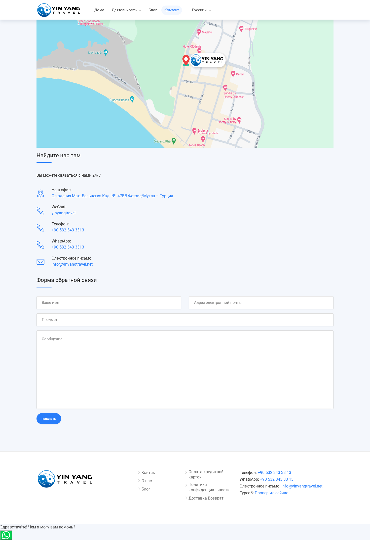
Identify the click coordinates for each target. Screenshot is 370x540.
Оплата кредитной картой (206, 474)
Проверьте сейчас (271, 492)
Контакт (171, 10)
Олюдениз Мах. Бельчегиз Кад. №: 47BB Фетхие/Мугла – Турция (112, 195)
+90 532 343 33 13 (274, 472)
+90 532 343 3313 (68, 230)
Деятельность (124, 10)
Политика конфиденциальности (209, 487)
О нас (146, 480)
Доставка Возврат (206, 498)
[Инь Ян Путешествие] (59, 11)
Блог (153, 10)
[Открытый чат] (6, 535)
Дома (99, 10)
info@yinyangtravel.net (72, 264)
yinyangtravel (64, 213)
